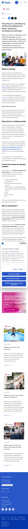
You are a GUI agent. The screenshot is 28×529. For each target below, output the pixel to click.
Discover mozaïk (10, 309)
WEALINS (3, 522)
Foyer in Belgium (5, 502)
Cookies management (14, 519)
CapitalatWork (4, 523)
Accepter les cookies (14, 274)
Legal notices (13, 517)
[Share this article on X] (12, 18)
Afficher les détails (18, 269)
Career (3, 506)
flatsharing (8, 170)
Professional (4, 500)
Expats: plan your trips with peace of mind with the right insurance (12, 447)
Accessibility (22, 519)
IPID (8, 519)
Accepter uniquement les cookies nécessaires (14, 283)
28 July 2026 (6, 392)
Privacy (7, 517)
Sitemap (3, 517)
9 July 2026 (6, 442)
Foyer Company (5, 504)
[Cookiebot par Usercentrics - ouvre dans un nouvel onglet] (19, 243)
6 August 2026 (7, 344)
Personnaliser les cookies (13, 278)
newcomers (5, 97)
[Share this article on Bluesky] (15, 18)
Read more (9, 365)
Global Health (4, 525)
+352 (6, 488)
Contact (4, 491)
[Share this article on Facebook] (9, 18)
